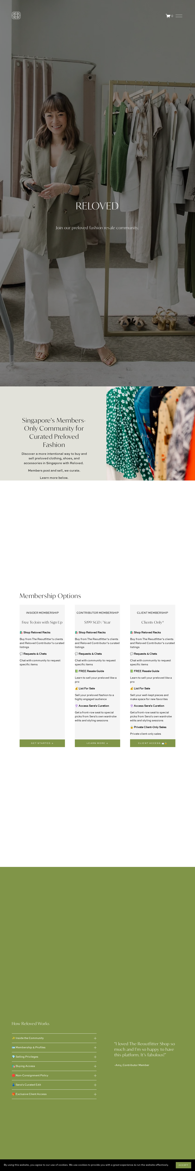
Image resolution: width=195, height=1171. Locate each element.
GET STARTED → (42, 743)
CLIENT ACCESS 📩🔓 (152, 743)
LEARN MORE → (97, 743)
